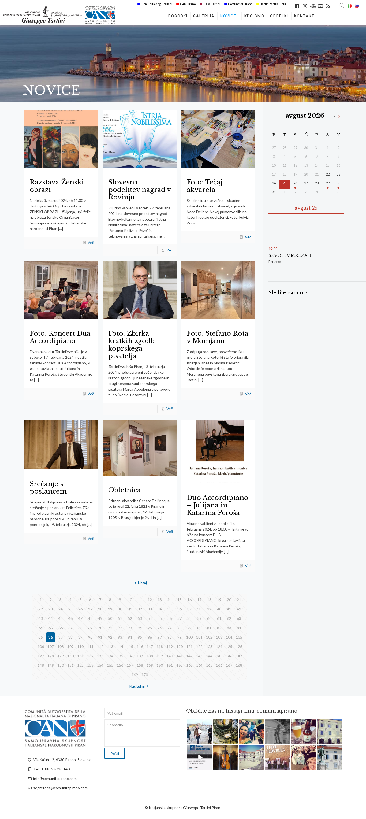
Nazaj (142, 582)
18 (209, 599)
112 (100, 646)
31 (130, 609)
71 (110, 627)
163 (189, 665)
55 (160, 618)
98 (169, 637)
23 (50, 609)
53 (140, 618)
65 (50, 627)
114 (120, 646)
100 (189, 637)
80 (199, 627)
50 (110, 618)
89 (80, 637)
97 (160, 637)
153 (90, 665)
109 (70, 646)
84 (239, 627)
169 (135, 674)
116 (140, 646)
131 (80, 656)
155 (110, 665)
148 (41, 665)
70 (100, 627)
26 (80, 609)
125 (229, 646)
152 (80, 665)
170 (144, 674)
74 (140, 627)
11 (140, 599)
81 (209, 627)
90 (90, 637)
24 (60, 609)
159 (150, 665)
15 (179, 599)
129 (60, 656)
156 (120, 665)
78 (179, 627)
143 (199, 656)
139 (159, 656)
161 (169, 665)
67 (70, 627)
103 (219, 637)
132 (90, 656)
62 (229, 618)
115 (130, 646)
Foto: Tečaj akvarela (204, 186)
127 (41, 656)
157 (130, 665)
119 (169, 646)
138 (150, 656)
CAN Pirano (188, 4)
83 (229, 627)
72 (120, 627)
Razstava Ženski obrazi (57, 186)
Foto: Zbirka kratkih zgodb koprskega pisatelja (131, 344)
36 (179, 609)
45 (60, 618)
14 (169, 599)
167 (229, 665)
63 (239, 618)
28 (100, 609)
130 (70, 656)
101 (199, 637)
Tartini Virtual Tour (273, 4)
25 (70, 609)
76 (160, 627)
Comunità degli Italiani (156, 4)
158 (140, 665)
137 (140, 656)
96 (150, 637)
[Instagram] (209, 741)
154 (100, 665)
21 (239, 599)
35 (169, 609)
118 (159, 646)
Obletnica (124, 490)
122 (199, 646)
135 (120, 656)
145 (219, 656)
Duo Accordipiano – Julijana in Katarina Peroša (217, 505)
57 (179, 618)
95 (140, 637)
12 (150, 599)
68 (80, 627)
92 (110, 637)
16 (189, 599)
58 (189, 618)
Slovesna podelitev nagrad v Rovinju (139, 189)
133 (100, 656)
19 (219, 599)
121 (189, 646)
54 (150, 618)
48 (90, 618)
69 (90, 627)
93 (120, 637)
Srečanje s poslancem (48, 487)
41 (229, 609)
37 (189, 609)
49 (100, 618)
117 (150, 646)
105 (239, 637)
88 (70, 637)
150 (60, 665)
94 (130, 637)
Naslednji (137, 686)
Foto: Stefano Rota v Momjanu (217, 337)
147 (239, 656)
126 (239, 646)
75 (150, 627)
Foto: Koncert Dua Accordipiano (60, 337)
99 (179, 637)
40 (219, 609)
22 (41, 609)
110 (80, 646)
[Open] (199, 731)
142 (189, 656)
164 (199, 665)
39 (209, 609)
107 (50, 646)
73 (130, 627)
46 (70, 618)
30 (120, 609)
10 (130, 599)
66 (60, 627)
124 (219, 646)
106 (41, 646)
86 (50, 637)
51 (120, 618)
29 (110, 609)
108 (60, 646)
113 (110, 646)
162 (179, 665)
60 (209, 618)
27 (90, 609)
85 (41, 637)
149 (50, 665)
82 (219, 627)
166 (219, 665)
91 (100, 637)
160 (159, 665)
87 (60, 637)
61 (219, 618)
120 (179, 646)
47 (80, 618)
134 (110, 656)
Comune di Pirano (240, 4)
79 (189, 627)
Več (91, 242)
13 (160, 599)
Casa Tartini (212, 4)
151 (70, 665)
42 (239, 609)
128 (50, 656)
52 (130, 618)
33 (150, 609)
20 (229, 599)
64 (41, 627)
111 (90, 646)
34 (160, 609)
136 (130, 656)
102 (209, 637)
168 (239, 665)
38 (199, 609)
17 (199, 599)
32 (140, 609)
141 (179, 656)
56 (169, 618)
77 (169, 627)
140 (169, 656)
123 (209, 646)
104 (229, 637)
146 (229, 656)
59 (199, 618)
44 (50, 618)
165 (209, 665)
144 (209, 656)
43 (41, 618)
